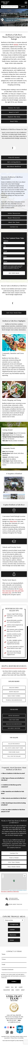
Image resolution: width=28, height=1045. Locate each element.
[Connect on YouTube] (13, 1027)
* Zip (4, 246)
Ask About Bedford (14, 728)
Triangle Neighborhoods (14, 700)
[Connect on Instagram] (8, 1027)
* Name (5, 261)
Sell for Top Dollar (13, 756)
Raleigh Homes (14, 687)
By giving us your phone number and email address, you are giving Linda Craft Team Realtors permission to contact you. (12, 267)
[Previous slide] (4, 484)
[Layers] (24, 875)
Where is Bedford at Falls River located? (13, 773)
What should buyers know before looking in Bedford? (13, 804)
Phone (5, 256)
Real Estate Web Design (8, 1040)
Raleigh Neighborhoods (14, 724)
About (23, 990)
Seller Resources (14, 743)
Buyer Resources (14, 715)
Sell (12, 987)
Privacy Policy (14, 1038)
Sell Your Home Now (14, 313)
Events (18, 990)
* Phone (3, 959)
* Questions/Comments (7, 969)
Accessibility (20, 1038)
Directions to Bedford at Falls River (10, 891)
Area (12, 990)
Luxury (21, 987)
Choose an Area (9, 920)
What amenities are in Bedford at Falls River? (12, 792)
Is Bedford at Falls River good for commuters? (11, 786)
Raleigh (4, 15)
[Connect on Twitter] (11, 1027)
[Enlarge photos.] (23, 478)
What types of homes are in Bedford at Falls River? (12, 779)
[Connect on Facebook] (5, 1027)
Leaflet (10, 890)
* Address (5, 241)
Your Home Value (14, 752)
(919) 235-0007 (12, 1020)
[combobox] (9, 6)
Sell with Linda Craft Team (14, 748)
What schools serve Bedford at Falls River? (14, 798)
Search (23, 6)
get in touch (19, 827)
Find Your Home (14, 719)
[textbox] (10, 6)
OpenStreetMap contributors (22, 890)
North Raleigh (14, 691)
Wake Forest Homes (14, 696)
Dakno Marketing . (20, 1040)
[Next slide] (23, 484)
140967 (20, 1018)
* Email (5, 251)
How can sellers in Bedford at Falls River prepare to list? (13, 810)
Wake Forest (13, 521)
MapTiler (14, 890)
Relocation (6, 990)
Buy (16, 987)
